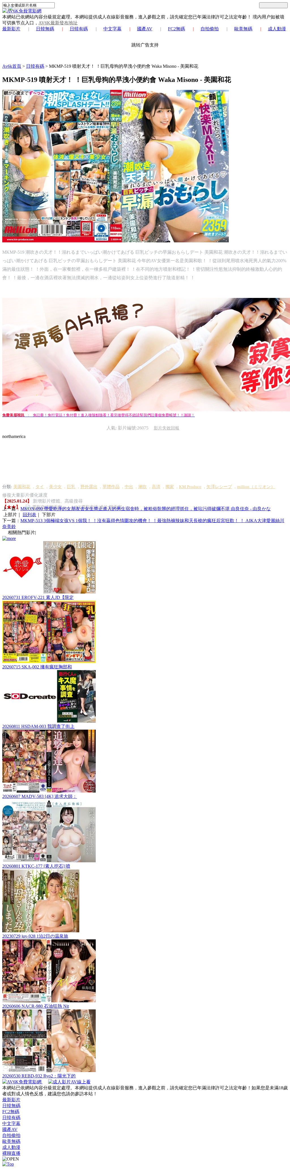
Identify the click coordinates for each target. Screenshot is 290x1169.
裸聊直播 (11, 1153)
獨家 (169, 486)
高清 (156, 486)
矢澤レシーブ (219, 486)
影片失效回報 (166, 428)
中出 (129, 486)
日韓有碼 (79, 28)
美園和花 (21, 486)
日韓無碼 (45, 28)
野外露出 (88, 486)
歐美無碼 (243, 28)
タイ (39, 486)
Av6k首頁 (11, 66)
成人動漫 (277, 28)
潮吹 (142, 486)
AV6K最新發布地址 (58, 22)
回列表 (29, 514)
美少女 (55, 486)
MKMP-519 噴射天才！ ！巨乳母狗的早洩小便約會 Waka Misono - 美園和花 (123, 66)
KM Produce (190, 486)
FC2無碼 (176, 28)
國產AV (144, 28)
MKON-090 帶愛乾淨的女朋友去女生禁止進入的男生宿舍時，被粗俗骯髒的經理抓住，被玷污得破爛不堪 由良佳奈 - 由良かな (145, 508)
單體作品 (111, 486)
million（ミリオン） (256, 486)
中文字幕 (112, 28)
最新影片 (11, 28)
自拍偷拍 (210, 28)
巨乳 (71, 486)
